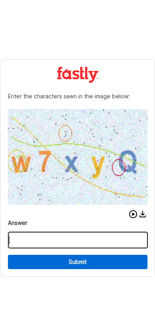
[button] (133, 214)
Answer (17, 222)
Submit (78, 261)
